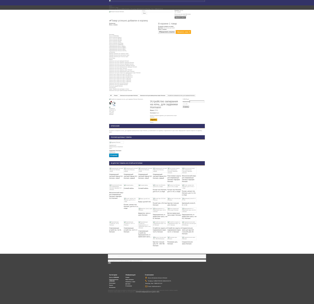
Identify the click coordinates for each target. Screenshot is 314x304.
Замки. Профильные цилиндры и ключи (119, 89)
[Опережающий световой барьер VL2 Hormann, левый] (145, 170)
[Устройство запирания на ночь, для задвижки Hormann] (128, 103)
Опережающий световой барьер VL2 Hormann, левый (145, 176)
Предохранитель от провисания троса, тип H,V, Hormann (189, 216)
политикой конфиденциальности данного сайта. (148, 291)
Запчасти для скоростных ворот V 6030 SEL (120, 81)
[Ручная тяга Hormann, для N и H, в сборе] (160, 186)
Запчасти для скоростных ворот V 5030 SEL (120, 80)
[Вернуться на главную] (110, 96)
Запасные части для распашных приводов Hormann (122, 65)
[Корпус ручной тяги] (145, 198)
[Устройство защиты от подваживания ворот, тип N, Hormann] (160, 223)
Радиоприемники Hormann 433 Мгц (117, 50)
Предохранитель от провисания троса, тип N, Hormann (160, 216)
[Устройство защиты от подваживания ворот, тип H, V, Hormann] (174, 223)
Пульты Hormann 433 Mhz (115, 40)
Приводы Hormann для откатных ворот (118, 56)
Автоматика (112, 52)
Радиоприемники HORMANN (116, 44)
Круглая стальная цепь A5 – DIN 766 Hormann (158, 243)
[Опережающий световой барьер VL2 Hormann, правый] (160, 170)
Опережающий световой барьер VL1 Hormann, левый (116, 176)
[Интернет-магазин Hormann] (124, 14)
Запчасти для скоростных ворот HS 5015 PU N (120, 75)
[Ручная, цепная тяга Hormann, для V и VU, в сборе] (189, 186)
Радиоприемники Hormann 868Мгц (117, 47)
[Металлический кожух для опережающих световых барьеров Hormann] (189, 170)
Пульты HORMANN (114, 36)
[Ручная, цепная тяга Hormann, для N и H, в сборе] (131, 200)
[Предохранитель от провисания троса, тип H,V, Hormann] (189, 210)
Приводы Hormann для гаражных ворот (119, 53)
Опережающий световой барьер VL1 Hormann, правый (130, 176)
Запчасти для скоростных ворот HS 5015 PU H (120, 77)
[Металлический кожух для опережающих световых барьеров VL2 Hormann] (116, 187)
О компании (129, 286)
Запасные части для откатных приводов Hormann (121, 64)
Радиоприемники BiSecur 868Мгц (117, 46)
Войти (110, 6)
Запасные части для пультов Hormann (118, 83)
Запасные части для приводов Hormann (119, 61)
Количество (186, 101)
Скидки (127, 277)
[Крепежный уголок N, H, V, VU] (189, 199)
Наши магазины (130, 279)
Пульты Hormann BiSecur (115, 37)
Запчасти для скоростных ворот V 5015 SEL (120, 78)
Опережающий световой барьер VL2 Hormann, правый (159, 176)
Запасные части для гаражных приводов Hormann (121, 62)
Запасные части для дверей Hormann (118, 84)
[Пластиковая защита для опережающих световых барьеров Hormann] (174, 170)
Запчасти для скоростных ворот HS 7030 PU (120, 74)
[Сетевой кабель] (131, 185)
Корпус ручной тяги (144, 202)
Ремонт (111, 59)
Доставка (128, 283)
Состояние (153, 113)
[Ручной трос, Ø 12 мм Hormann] (160, 199)
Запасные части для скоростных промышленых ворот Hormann (124, 72)
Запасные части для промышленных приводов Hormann (123, 67)
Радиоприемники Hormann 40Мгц (117, 49)
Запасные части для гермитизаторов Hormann (120, 90)
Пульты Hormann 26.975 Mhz (116, 43)
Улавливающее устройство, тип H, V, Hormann (130, 230)
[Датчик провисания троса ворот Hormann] (174, 209)
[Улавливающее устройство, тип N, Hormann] (116, 223)
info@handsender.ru (156, 286)
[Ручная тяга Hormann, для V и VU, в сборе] (174, 186)
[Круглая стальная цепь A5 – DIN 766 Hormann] (160, 238)
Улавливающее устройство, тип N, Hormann (115, 230)
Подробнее (154, 119)
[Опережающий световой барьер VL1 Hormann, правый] (131, 170)
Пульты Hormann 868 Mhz (115, 39)
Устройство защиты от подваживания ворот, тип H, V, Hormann (174, 230)
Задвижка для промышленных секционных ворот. (116, 147)
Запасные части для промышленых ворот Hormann (121, 71)
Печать (152, 122)
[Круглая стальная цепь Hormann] (174, 199)
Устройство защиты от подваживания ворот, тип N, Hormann (160, 230)
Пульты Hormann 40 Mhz (115, 41)
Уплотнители (112, 87)
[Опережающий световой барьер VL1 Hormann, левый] (116, 170)
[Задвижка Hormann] (116, 142)
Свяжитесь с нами (113, 7)
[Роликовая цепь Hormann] (174, 238)
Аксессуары (112, 58)
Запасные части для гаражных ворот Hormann (120, 69)
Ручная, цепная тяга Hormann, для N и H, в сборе (131, 206)
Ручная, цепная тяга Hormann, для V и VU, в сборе (189, 193)
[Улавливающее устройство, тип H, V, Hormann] (131, 223)
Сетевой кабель (129, 188)
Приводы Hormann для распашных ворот (119, 55)
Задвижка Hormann (115, 150)
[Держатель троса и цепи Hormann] (145, 209)
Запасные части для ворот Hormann (118, 68)
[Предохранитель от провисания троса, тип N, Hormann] (160, 210)
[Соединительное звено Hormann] (189, 238)
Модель (152, 110)
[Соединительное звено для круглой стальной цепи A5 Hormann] (189, 223)
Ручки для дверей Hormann (116, 86)
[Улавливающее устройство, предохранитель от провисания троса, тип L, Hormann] (145, 225)
